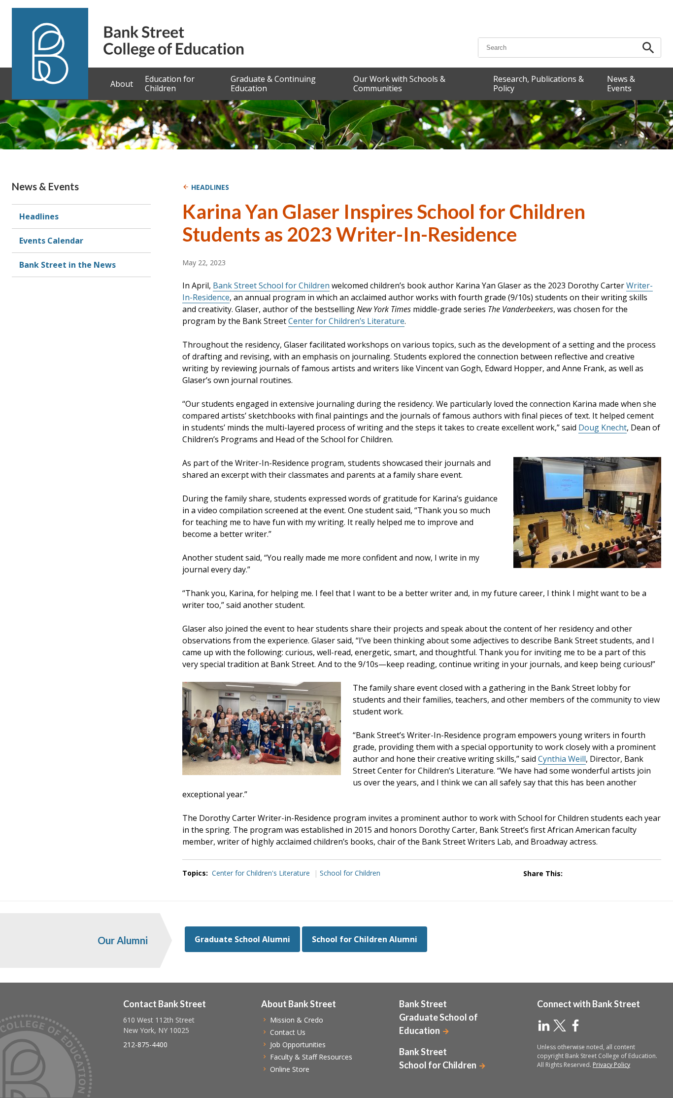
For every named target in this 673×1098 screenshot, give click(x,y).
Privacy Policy (611, 1065)
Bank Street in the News (67, 264)
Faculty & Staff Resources (311, 1057)
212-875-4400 (145, 1044)
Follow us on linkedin (544, 1025)
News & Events (45, 186)
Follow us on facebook (575, 1025)
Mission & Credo (296, 1020)
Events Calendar (51, 240)
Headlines (39, 216)
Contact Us (287, 1032)
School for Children (350, 873)
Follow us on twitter (560, 1025)
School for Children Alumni (364, 939)
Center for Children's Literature (261, 873)
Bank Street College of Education (173, 42)
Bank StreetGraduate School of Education (438, 1017)
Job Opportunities (298, 1044)
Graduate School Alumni (242, 939)
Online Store (289, 1069)
